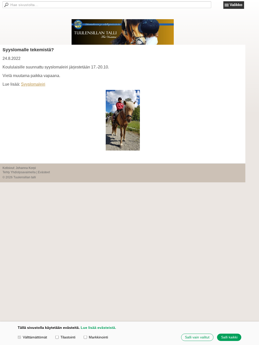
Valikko (236, 5)
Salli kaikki (229, 337)
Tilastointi (67, 337)
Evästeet (44, 172)
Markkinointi (98, 337)
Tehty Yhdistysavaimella (19, 172)
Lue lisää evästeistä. (98, 328)
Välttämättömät (35, 337)
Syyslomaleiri (33, 84)
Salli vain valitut (197, 337)
